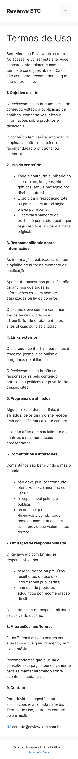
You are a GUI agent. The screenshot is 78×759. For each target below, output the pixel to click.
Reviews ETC (23, 11)
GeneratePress (39, 752)
